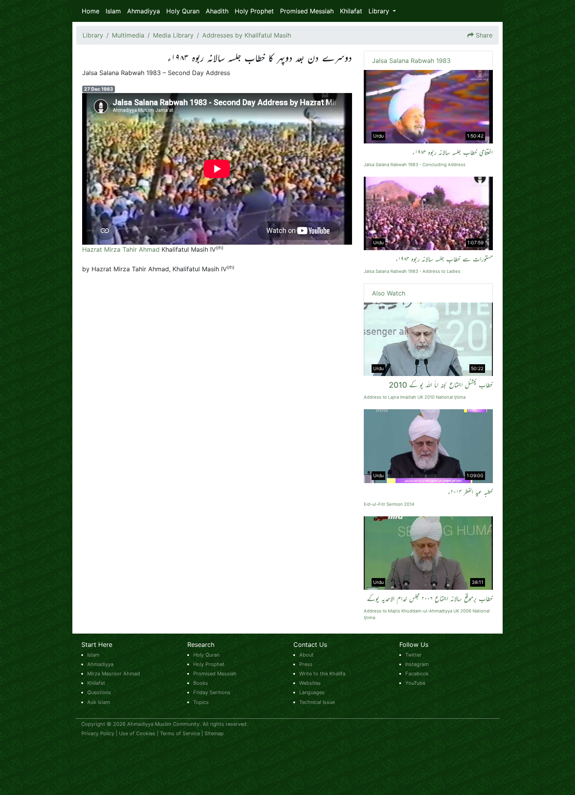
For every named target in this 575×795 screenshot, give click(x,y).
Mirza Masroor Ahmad (113, 674)
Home (90, 11)
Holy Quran (182, 11)
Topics (201, 702)
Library (93, 35)
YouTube (415, 683)
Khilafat (351, 11)
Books (200, 683)
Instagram (417, 664)
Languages (312, 692)
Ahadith (217, 11)
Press (306, 664)
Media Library (173, 35)
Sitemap (214, 733)
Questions (99, 692)
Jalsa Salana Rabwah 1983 (411, 60)
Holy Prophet (254, 11)
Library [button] (379, 11)
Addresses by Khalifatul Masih (246, 35)
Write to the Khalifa (322, 674)
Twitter (413, 655)
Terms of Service (180, 733)
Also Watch (388, 293)
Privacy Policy (97, 733)
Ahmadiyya (143, 11)
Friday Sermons (211, 692)
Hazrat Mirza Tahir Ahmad (121, 249)
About (306, 655)
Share (484, 35)
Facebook (417, 674)
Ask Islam (98, 702)
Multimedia (128, 35)
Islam (113, 11)
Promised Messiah (307, 11)
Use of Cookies (137, 733)
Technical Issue (317, 702)
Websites (310, 683)
